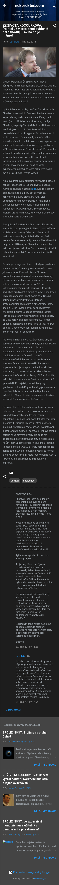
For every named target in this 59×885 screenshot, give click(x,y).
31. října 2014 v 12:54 (27, 701)
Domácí (15, 480)
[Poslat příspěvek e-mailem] (11, 474)
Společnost (29, 480)
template (20, 656)
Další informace (45, 764)
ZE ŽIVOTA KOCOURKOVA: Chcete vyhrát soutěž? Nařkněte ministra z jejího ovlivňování (26, 779)
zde (34, 188)
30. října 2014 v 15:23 (27, 646)
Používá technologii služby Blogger (31, 872)
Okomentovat (13, 709)
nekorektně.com (29, 5)
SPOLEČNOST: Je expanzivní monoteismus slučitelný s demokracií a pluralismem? (22, 825)
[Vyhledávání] (54, 7)
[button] (54, 26)
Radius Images (40, 879)
